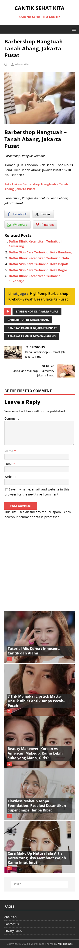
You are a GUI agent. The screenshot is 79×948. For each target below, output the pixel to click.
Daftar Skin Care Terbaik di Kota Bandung (40, 252)
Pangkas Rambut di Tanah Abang (32, 336)
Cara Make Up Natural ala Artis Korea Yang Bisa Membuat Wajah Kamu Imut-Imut (37, 858)
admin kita (22, 64)
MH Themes (65, 944)
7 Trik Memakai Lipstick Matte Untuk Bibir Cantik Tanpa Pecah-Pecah (36, 701)
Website (10, 477)
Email (8, 464)
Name (9, 451)
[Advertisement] (39, 563)
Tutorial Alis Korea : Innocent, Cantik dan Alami (34, 651)
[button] (73, 29)
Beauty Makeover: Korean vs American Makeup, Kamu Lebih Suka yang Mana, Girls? (35, 753)
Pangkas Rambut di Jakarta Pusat (32, 328)
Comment (11, 418)
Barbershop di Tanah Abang (28, 320)
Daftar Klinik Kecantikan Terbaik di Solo (39, 258)
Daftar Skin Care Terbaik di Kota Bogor (38, 270)
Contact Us (11, 924)
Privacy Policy (13, 931)
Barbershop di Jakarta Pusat (37, 311)
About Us (10, 917)
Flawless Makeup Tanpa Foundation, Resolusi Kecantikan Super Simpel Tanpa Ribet (37, 806)
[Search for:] (39, 884)
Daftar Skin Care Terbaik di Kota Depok (38, 264)
